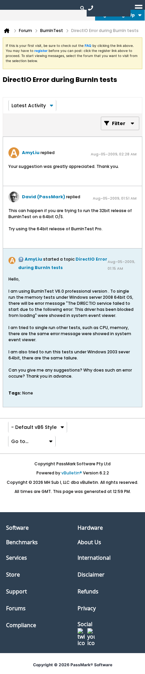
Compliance (21, 625)
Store (13, 574)
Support (16, 591)
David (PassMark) (43, 197)
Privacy (87, 608)
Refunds (88, 591)
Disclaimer (91, 574)
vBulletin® (71, 473)
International (94, 557)
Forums (16, 608)
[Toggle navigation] (138, 8)
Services (16, 557)
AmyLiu (30, 152)
